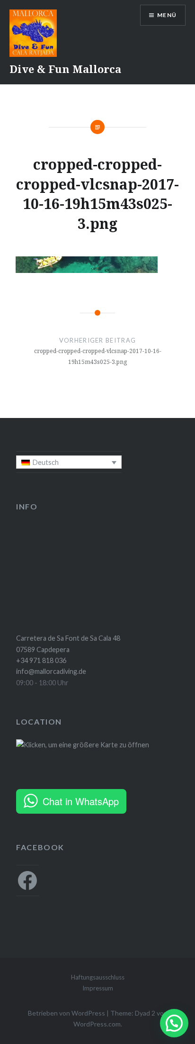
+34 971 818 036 (41, 660)
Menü (167, 14)
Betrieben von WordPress (66, 1013)
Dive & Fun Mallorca (65, 69)
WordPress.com (97, 1024)
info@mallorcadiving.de (51, 671)
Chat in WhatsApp (81, 801)
